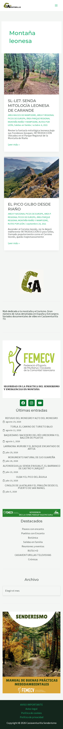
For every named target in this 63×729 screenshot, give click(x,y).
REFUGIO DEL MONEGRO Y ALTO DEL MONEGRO (31, 418)
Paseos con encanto (33, 529)
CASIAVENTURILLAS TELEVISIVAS (33, 555)
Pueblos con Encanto (33, 533)
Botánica (33, 537)
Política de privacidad (31, 717)
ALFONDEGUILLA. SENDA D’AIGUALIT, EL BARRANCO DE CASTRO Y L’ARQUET (31, 467)
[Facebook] (23, 403)
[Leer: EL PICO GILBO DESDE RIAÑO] (31, 177)
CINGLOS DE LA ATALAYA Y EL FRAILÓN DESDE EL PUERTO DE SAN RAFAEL (31, 486)
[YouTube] (40, 403)
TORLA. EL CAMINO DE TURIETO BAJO (31, 426)
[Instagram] (31, 403)
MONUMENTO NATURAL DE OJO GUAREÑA (31, 457)
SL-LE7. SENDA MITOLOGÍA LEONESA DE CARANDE (28, 106)
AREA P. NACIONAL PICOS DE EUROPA (25, 213)
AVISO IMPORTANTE (31, 704)
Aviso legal (31, 708)
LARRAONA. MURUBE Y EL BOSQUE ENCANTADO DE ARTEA (31, 447)
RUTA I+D (33, 550)
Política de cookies (31, 713)
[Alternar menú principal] (56, 5)
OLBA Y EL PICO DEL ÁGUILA (31, 477)
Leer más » (14, 144)
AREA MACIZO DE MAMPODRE (22, 115)
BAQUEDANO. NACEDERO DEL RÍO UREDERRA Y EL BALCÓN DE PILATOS (31, 436)
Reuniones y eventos (33, 546)
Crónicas (33, 559)
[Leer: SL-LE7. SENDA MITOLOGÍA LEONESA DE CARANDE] (31, 73)
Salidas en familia (22, 125)
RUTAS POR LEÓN (16, 223)
